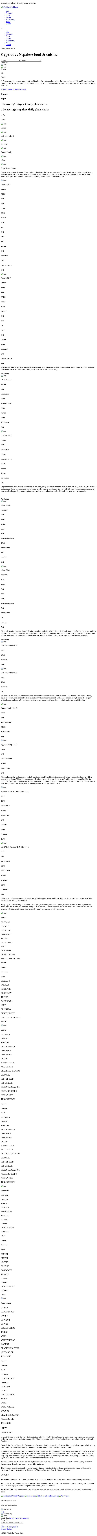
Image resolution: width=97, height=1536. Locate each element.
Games (8, 17)
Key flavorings (20, 89)
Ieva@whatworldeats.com (19, 1518)
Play (2, 1511)
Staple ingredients (7, 89)
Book (8, 15)
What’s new (10, 20)
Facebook (4, 1527)
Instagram (12, 1527)
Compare (9, 13)
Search (8, 24)
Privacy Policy (6, 1529)
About (8, 22)
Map (7, 11)
